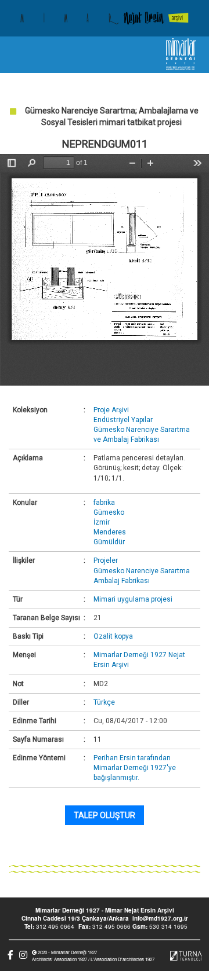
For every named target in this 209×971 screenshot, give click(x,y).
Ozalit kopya (113, 636)
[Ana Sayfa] (104, 18)
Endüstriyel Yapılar (123, 420)
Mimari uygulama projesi (132, 599)
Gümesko (108, 512)
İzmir (101, 522)
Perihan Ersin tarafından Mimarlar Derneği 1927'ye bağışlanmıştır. (134, 768)
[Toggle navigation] (19, 54)
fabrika (104, 503)
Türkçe (104, 702)
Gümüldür (109, 542)
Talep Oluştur (104, 815)
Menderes (109, 532)
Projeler (105, 560)
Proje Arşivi (111, 410)
